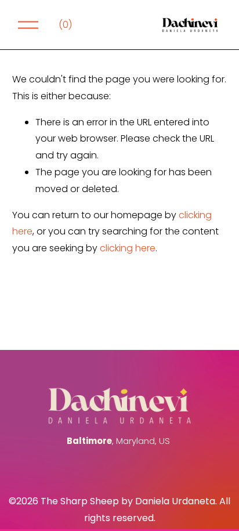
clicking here (127, 248)
